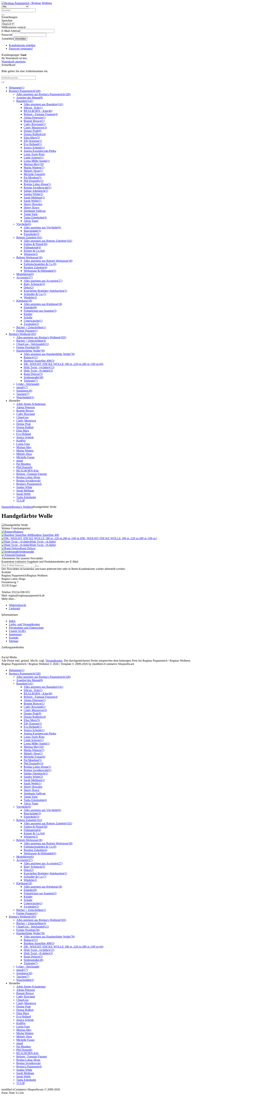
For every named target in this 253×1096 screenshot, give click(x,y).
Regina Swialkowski (37, 187)
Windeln (30, 297)
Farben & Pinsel (35, 244)
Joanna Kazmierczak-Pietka (40, 150)
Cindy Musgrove (35, 127)
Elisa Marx (32, 137)
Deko (29, 287)
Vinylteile (23, 224)
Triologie (31, 380)
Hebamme (16, 87)
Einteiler (30, 307)
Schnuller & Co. (35, 294)
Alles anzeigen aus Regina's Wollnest (41, 337)
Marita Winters (34, 167)
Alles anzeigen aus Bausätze (43, 104)
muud (22, 387)
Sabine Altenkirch (36, 190)
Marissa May (34, 164)
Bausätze (24, 100)
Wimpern (31, 254)
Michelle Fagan (34, 174)
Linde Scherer (34, 157)
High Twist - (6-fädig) (38, 370)
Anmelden (20, 38)
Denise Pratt (32, 130)
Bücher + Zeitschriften (31, 327)
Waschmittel (25, 397)
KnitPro (21, 440)
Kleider (28, 314)
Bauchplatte (32, 230)
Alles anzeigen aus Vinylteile (42, 227)
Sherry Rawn (31, 207)
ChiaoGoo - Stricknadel (32, 344)
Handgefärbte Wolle (30, 350)
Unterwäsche (33, 320)
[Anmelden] (37, 566)
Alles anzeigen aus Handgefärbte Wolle (49, 354)
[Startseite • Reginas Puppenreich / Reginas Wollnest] (26, 3)
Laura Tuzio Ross (34, 154)
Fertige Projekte (28, 347)
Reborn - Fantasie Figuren (41, 114)
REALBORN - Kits (38, 110)
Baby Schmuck (34, 284)
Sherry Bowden (33, 204)
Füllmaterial (32, 247)
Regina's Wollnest (22, 334)
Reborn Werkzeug (29, 257)
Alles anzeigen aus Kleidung (43, 304)
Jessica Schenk (34, 147)
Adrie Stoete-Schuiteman (31, 404)
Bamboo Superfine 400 (39, 360)
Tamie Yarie (31, 214)
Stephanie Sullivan (35, 210)
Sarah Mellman (34, 197)
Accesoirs (24, 277)
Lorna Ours (23, 444)
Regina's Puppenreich (25, 91)
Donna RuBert (35, 134)
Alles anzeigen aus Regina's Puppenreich (43, 94)
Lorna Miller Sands (37, 160)
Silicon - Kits (33, 107)
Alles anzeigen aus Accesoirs (43, 280)
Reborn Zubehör (29, 237)
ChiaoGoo (22, 417)
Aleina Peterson (35, 117)
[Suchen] (2, 14)
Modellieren (25, 274)
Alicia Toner (31, 220)
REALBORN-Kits (27, 470)
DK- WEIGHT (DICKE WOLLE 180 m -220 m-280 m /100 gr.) (63, 364)
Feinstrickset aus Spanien (40, 310)
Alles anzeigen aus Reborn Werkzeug (48, 260)
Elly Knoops (33, 140)
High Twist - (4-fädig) (39, 367)
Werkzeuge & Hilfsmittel (40, 270)
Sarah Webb (32, 200)
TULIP (20, 500)
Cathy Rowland (35, 124)
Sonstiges (24, 390)
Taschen (22, 394)
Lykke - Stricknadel (27, 384)
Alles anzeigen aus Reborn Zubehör (48, 240)
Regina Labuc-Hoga (37, 184)
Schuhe (28, 317)
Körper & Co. (34, 250)
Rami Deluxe (33, 374)
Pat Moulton (32, 177)
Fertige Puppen (26, 330)
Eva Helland (33, 144)
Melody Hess (33, 170)
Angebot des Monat (29, 97)
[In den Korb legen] (2, 82)
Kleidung (24, 300)
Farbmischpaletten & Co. (40, 264)
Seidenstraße (33, 377)
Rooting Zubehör (35, 267)
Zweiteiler (31, 324)
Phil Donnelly (33, 180)
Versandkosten (53, 660)
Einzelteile (31, 234)
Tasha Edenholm (35, 217)
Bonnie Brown (34, 120)
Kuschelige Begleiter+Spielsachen (45, 290)
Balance (31, 357)
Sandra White (33, 194)
